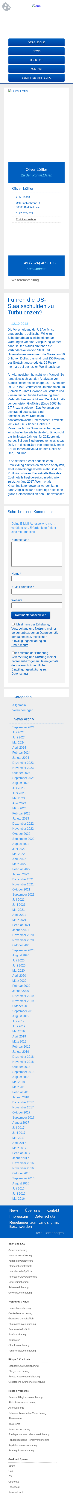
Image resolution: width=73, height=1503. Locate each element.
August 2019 (20, 1016)
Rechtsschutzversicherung (22, 1276)
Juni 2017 (18, 1132)
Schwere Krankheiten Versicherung (27, 1413)
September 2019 (23, 1011)
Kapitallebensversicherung (22, 1445)
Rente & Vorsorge (18, 1390)
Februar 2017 (21, 1153)
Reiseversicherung (18, 1287)
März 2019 (19, 1041)
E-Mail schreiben (26, 219)
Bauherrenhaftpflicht (19, 1329)
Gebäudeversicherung (20, 1313)
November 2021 (23, 884)
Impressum (18, 1216)
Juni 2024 (18, 737)
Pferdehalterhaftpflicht (20, 1266)
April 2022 (19, 859)
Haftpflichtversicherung (20, 1260)
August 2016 (20, 1183)
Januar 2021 (20, 930)
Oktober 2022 (21, 833)
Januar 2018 (20, 1097)
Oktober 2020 (21, 945)
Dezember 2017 (23, 1102)
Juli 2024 (18, 732)
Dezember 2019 (23, 995)
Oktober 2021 (21, 889)
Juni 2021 (18, 904)
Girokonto (13, 1481)
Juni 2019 (18, 1026)
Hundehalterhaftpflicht (20, 1271)
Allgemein (19, 705)
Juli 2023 (18, 788)
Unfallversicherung (18, 1282)
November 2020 (23, 940)
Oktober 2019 (21, 1006)
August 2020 (20, 955)
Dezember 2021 (23, 879)
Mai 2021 (18, 909)
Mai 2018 (18, 1082)
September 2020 (23, 950)
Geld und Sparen (18, 1459)
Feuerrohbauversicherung (22, 1350)
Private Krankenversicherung (24, 1376)
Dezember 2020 (23, 935)
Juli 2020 (18, 960)
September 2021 (23, 894)
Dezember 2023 (23, 762)
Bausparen (14, 1340)
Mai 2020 (18, 970)
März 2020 (19, 980)
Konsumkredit (15, 1492)
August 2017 (20, 1122)
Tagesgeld (13, 1487)
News (36, 51)
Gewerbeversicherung (20, 1292)
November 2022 (23, 828)
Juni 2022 (18, 849)
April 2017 (19, 1142)
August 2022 (20, 843)
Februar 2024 (21, 752)
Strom (11, 1465)
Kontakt (37, 68)
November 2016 (23, 1168)
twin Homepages (50, 1233)
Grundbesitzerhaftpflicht (21, 1318)
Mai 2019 (18, 1031)
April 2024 (19, 747)
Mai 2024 (18, 742)
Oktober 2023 (21, 772)
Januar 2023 (20, 818)
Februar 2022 (21, 869)
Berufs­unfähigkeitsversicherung (25, 1397)
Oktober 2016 (21, 1173)
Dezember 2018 (23, 1056)
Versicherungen (22, 710)
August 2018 (20, 1077)
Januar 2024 (20, 757)
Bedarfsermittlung (36, 77)
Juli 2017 (18, 1127)
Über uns (36, 60)
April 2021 (19, 914)
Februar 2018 (21, 1092)
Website (16, 600)
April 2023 (19, 803)
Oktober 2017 (21, 1112)
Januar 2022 (20, 874)
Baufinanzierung (17, 1334)
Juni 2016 (18, 1193)
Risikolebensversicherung (22, 1402)
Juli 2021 (18, 899)
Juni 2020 (18, 965)
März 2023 (19, 808)
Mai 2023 (18, 798)
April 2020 (19, 975)
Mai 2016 (18, 1198)
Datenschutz (19, 645)
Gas (10, 1471)
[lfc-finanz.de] (36, 5)
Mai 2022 (18, 854)
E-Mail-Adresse (22, 586)
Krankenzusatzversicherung (23, 1365)
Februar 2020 (21, 985)
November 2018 (23, 1061)
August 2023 (20, 783)
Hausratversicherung (19, 1308)
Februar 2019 (21, 1046)
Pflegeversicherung (18, 1371)
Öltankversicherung (18, 1345)
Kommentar (20, 539)
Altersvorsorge (16, 1407)
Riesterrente (15, 1418)
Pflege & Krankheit (19, 1359)
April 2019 (19, 1036)
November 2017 (23, 1107)
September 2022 (23, 838)
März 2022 (19, 864)
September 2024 (23, 727)
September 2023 (23, 778)
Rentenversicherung (19, 1429)
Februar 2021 (21, 925)
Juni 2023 (18, 793)
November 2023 (23, 767)
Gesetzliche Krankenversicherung (26, 1381)
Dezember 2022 (23, 823)
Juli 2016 (18, 1188)
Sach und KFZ (16, 1243)
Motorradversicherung (20, 1255)
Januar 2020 (20, 990)
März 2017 (19, 1148)
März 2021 (19, 919)
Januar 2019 (20, 1051)
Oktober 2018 (21, 1066)
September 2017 (23, 1117)
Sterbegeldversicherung (21, 1450)
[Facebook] (36, 18)
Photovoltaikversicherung (22, 1324)
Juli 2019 (18, 1021)
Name (16, 573)
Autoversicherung (17, 1250)
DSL (10, 1476)
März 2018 (19, 1087)
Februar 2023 (21, 813)
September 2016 (23, 1178)
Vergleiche (36, 42)
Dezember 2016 (23, 1163)
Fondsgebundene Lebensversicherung (28, 1434)
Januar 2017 (20, 1158)
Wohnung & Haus (18, 1301)
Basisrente (14, 1423)
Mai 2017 (18, 1137)
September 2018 (23, 1072)
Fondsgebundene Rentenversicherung (28, 1439)
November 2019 (23, 1001)
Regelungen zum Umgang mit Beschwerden (34, 1224)
